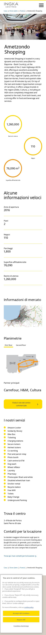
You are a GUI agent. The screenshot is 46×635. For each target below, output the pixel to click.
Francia (22, 11)
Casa (5, 11)
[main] (21, 603)
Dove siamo (14, 11)
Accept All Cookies (21, 613)
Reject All (21, 620)
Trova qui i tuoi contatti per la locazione (19, 556)
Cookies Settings (21, 626)
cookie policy (28, 607)
